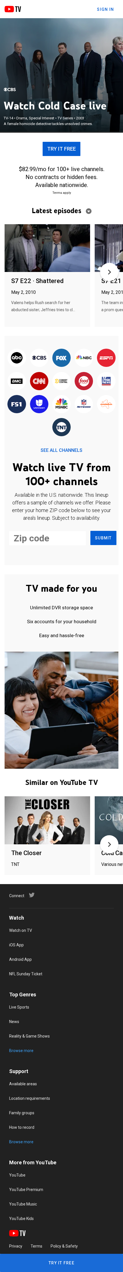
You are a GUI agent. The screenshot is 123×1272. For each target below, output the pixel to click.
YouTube (17, 1175)
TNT (15, 864)
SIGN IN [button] (105, 9)
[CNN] (39, 381)
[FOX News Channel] (106, 381)
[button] (109, 272)
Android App (20, 959)
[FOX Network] (61, 358)
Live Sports (19, 1007)
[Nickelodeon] (106, 404)
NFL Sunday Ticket (25, 974)
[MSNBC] (61, 404)
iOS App (16, 945)
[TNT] (61, 427)
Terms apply (61, 193)
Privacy (15, 1246)
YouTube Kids (21, 1218)
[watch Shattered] (47, 248)
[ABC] (16, 358)
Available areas (23, 1084)
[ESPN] (106, 358)
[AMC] (16, 381)
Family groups (21, 1113)
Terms (36, 1246)
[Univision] (39, 404)
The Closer (26, 853)
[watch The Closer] (47, 820)
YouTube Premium (26, 1189)
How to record (21, 1127)
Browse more (21, 1050)
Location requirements (29, 1098)
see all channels (61, 450)
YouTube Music (23, 1204)
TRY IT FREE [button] (61, 149)
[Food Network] (84, 381)
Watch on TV (20, 930)
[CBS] (10, 89)
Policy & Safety (64, 1246)
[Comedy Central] (61, 381)
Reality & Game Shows (29, 1036)
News (14, 1021)
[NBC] (84, 358)
